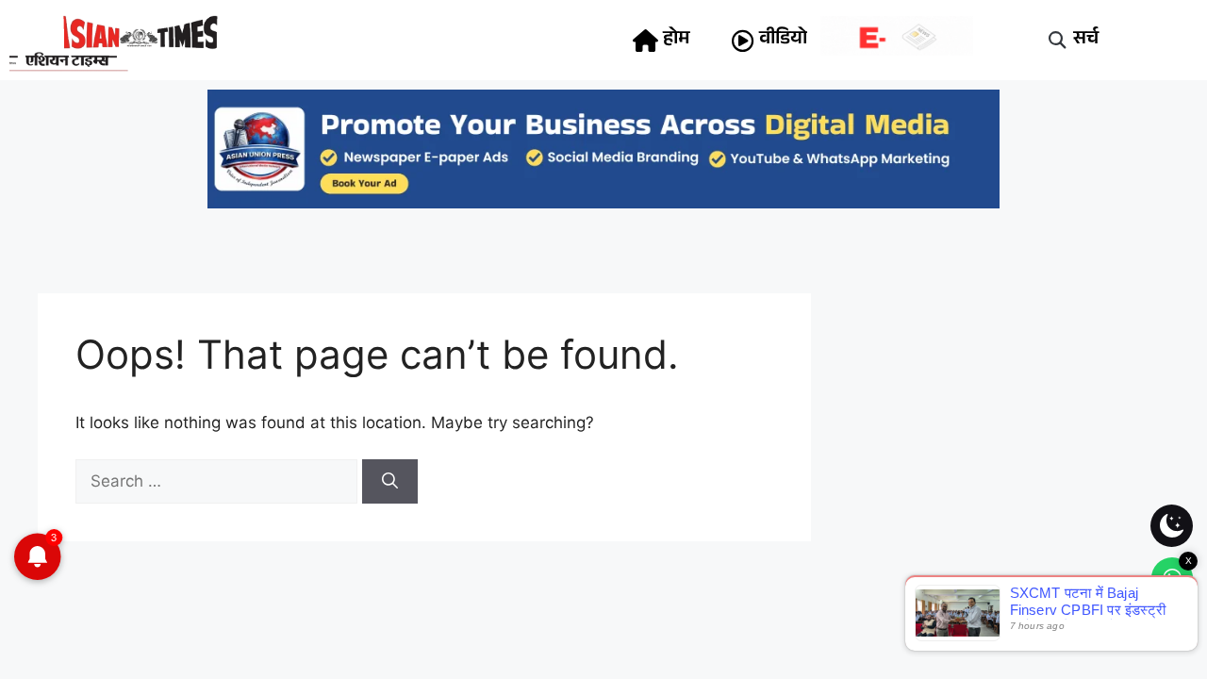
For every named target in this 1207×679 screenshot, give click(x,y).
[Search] (390, 482)
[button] (1057, 40)
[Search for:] (218, 481)
